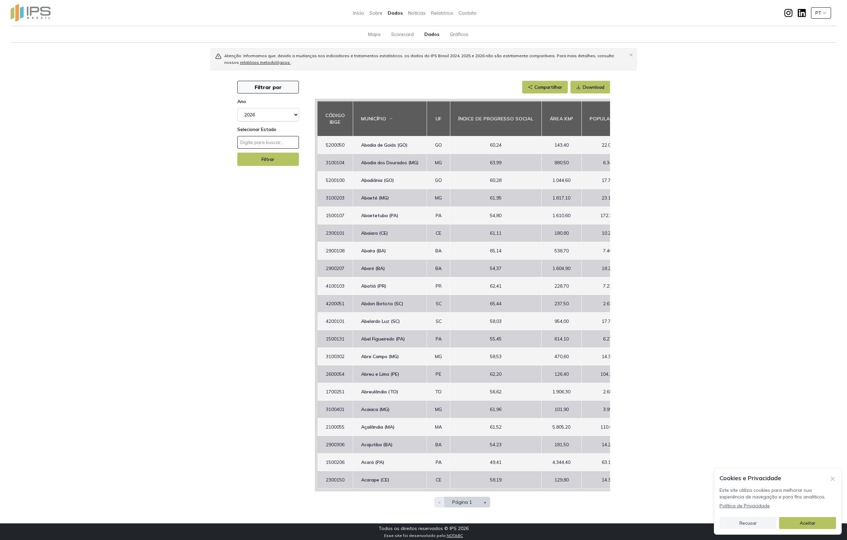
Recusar (748, 523)
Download (593, 87)
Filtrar (268, 159)
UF (439, 119)
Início (358, 13)
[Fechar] (832, 478)
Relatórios (442, 13)
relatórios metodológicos (265, 62)
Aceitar (807, 523)
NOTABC (455, 535)
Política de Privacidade (745, 506)
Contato (468, 13)
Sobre (375, 13)
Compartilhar (548, 87)
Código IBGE (335, 118)
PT (818, 13)
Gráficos (459, 34)
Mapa (374, 34)
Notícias (417, 13)
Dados (395, 13)
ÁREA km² (562, 119)
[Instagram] (788, 13)
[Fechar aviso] (631, 54)
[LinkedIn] (802, 13)
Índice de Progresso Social (495, 119)
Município (373, 119)
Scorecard (402, 34)
